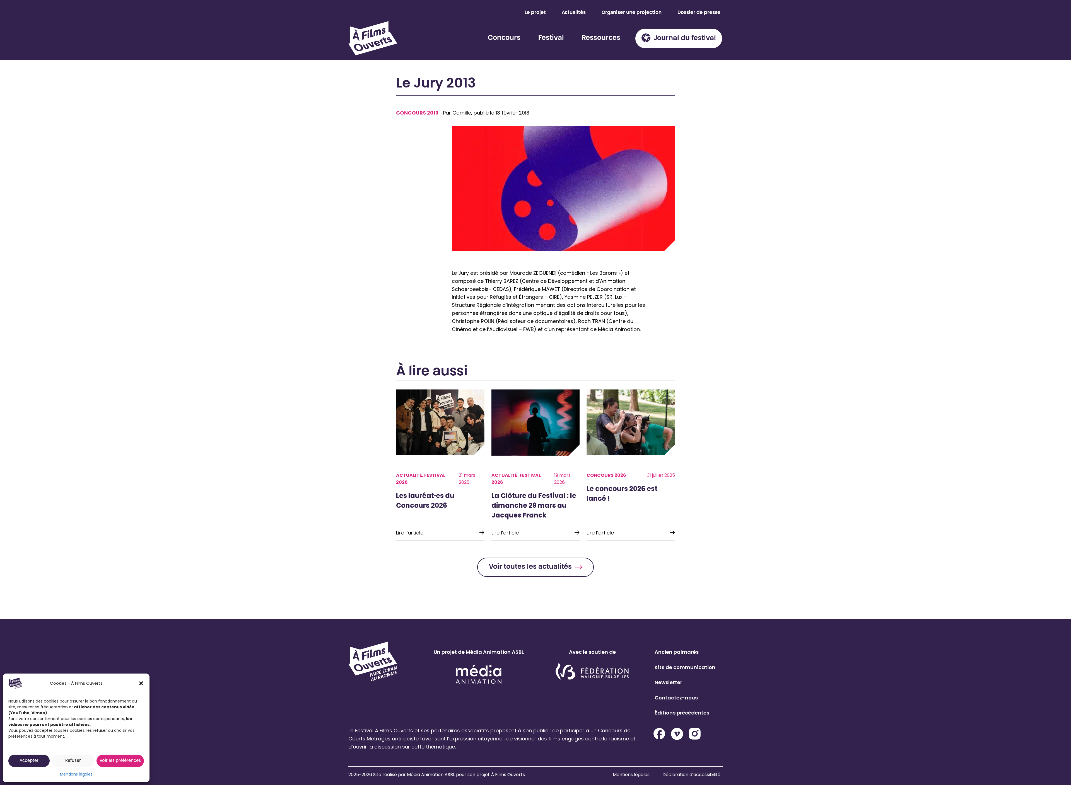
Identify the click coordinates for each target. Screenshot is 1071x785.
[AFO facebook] (659, 734)
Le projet (535, 12)
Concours (504, 38)
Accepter (29, 761)
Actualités (574, 12)
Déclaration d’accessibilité (691, 774)
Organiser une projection (632, 12)
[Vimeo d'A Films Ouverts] (677, 734)
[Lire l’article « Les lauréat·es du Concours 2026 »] (440, 465)
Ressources (601, 38)
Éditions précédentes (682, 712)
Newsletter (668, 682)
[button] (141, 683)
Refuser (73, 761)
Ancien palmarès (677, 651)
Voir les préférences (120, 761)
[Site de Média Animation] (478, 674)
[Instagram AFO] (695, 734)
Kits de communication (685, 667)
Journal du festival (685, 38)
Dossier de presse (698, 12)
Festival (551, 38)
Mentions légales (76, 774)
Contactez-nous (676, 697)
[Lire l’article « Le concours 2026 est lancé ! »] (631, 465)
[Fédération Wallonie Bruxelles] (592, 672)
